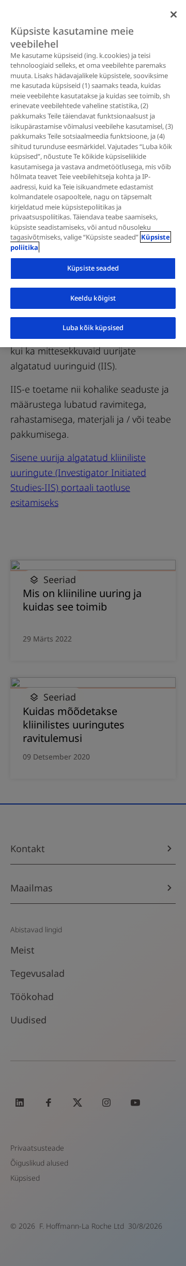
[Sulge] (173, 14)
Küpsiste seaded (93, 268)
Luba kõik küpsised (93, 327)
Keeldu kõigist (93, 298)
